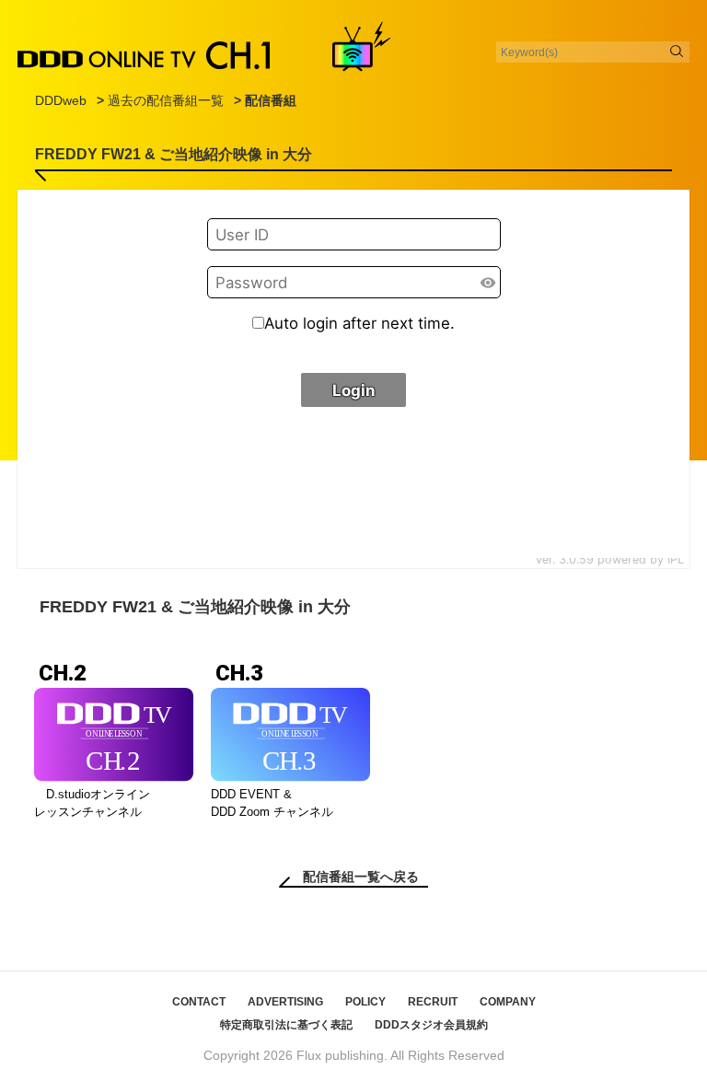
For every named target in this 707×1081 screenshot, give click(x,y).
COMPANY (508, 1001)
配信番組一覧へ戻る (361, 876)
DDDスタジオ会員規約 (431, 1024)
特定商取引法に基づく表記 (286, 1024)
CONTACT (199, 1001)
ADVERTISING (285, 1001)
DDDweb (61, 100)
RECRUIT (433, 1001)
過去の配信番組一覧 (166, 100)
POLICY (365, 1001)
